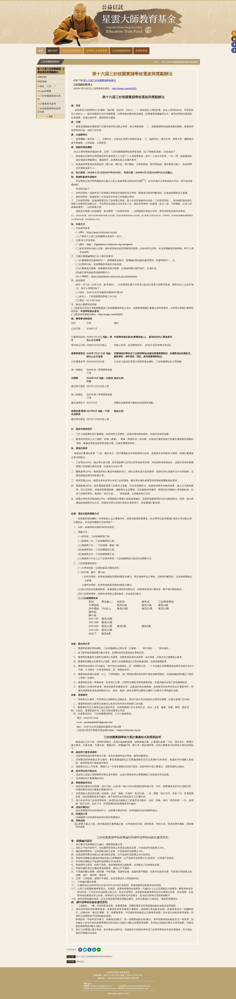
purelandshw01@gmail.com (138, 986)
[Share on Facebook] (80, 949)
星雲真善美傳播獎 (71, 50)
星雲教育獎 (141, 50)
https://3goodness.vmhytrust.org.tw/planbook (114, 276)
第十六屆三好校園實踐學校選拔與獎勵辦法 (180, 62)
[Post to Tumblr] (89, 949)
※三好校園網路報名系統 (49, 97)
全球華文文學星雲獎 (96, 50)
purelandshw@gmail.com (101, 986)
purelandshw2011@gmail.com (103, 988)
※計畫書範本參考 (46, 103)
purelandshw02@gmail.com (136, 988)
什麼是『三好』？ (46, 86)
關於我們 (52, 50)
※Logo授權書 (44, 91)
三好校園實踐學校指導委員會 (49, 110)
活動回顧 (42, 77)
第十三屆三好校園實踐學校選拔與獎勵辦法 (90, 956)
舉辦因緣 (42, 81)
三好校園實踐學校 (121, 50)
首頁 (40, 50)
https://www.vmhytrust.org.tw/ (101, 232)
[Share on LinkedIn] (94, 949)
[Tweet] (85, 949)
